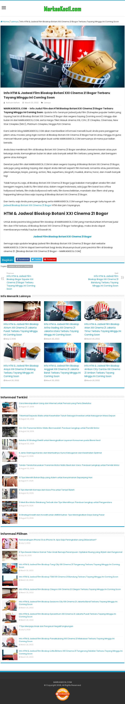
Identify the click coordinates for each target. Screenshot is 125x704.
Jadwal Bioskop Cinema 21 (20, 266)
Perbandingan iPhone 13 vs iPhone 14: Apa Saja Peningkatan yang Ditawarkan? (57, 539)
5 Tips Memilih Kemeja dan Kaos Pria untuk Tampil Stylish (47, 489)
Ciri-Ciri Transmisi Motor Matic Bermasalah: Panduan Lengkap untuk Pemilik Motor (59, 428)
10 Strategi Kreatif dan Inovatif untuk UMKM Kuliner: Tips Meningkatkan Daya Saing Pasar (62, 514)
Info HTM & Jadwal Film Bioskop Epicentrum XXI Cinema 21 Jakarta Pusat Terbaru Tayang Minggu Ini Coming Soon (67, 615)
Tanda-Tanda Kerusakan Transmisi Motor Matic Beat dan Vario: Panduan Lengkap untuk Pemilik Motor (69, 465)
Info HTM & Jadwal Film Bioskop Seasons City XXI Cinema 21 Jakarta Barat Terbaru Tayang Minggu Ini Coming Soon (68, 603)
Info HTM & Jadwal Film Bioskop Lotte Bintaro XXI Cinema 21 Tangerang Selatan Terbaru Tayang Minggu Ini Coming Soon (71, 652)
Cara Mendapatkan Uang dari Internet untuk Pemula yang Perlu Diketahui (55, 403)
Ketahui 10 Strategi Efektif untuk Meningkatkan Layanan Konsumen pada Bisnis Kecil (59, 440)
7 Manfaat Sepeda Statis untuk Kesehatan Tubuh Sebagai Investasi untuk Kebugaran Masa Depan (67, 415)
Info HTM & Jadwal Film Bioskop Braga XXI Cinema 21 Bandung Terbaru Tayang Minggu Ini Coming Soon (103, 279)
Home (5, 21)
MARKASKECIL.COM (62, 682)
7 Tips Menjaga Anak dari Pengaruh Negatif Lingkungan (46, 626)
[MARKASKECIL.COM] (62, 8)
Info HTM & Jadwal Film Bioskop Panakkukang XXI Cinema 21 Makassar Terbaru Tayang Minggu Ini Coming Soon (66, 640)
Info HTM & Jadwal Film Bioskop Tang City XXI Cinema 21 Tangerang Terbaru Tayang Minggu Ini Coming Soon (69, 566)
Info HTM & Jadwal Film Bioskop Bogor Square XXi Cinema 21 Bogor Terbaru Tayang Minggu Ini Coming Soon (21, 281)
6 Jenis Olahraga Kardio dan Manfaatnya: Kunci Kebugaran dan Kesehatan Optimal (60, 452)
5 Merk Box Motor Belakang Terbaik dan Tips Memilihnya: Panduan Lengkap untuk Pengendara (65, 502)
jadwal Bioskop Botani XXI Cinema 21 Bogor (28, 205)
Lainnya (14, 21)
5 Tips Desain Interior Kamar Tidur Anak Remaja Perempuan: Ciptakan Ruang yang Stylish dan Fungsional (70, 552)
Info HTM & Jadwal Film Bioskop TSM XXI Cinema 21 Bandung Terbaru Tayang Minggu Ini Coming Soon (68, 576)
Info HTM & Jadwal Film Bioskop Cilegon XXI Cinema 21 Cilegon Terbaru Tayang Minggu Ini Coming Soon (70, 589)
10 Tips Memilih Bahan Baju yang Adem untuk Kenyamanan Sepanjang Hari (55, 477)
